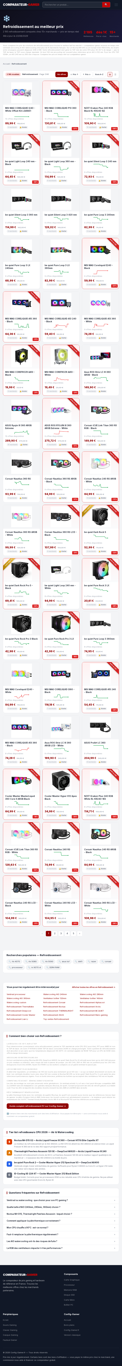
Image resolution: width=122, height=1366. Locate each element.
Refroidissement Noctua (54, 1007)
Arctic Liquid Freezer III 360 (50, 1140)
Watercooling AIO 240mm (55, 994)
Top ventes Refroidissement (56, 1019)
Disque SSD (69, 1295)
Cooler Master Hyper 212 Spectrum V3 (58, 1162)
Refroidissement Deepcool (19, 1011)
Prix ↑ (75, 74)
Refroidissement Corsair (54, 1002)
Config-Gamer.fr (71, 1330)
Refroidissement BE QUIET (92, 1011)
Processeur (69, 1285)
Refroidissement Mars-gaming (94, 1015)
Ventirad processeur (16, 994)
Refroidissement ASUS (53, 1015)
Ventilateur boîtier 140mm (91, 998)
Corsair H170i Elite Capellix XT (83, 1140)
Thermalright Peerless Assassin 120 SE (34, 1151)
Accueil (6, 64)
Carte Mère (69, 1300)
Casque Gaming (10, 1335)
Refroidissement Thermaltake (20, 1007)
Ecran (5, 1320)
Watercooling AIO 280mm (91, 994)
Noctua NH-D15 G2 (23, 1140)
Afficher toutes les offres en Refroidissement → (93, 987)
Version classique (72, 1335)
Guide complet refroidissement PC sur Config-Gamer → (37, 1106)
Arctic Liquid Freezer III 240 (92, 1151)
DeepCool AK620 (66, 1151)
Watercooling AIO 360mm (18, 998)
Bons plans (69, 1325)
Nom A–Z (99, 74)
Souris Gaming (10, 1325)
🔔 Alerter (23, 127)
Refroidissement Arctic (90, 1007)
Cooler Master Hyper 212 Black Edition (59, 1173)
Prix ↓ (88, 74)
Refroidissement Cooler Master (21, 1015)
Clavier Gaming (10, 1330)
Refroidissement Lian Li (17, 1019)
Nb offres (61, 74)
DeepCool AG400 (90, 1162)
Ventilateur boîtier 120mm (54, 998)
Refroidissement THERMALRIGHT (58, 1011)
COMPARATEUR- (21, 5)
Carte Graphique (72, 1280)
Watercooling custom (16, 1002)
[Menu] (116, 4)
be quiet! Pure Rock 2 (25, 1162)
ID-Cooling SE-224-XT (25, 1173)
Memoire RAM (70, 1290)
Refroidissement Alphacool (92, 1002)
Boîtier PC (68, 1305)
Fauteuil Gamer (10, 1340)
